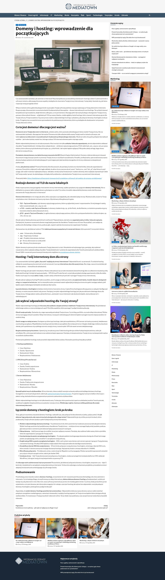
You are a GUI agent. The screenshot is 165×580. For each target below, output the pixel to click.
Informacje (44, 15)
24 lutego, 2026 (27, 544)
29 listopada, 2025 (123, 250)
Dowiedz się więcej (116, 123)
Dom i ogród (33, 15)
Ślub (82, 15)
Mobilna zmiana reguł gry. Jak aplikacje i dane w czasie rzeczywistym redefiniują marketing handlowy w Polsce (62, 542)
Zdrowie (125, 15)
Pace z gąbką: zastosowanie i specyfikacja (124, 28)
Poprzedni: (37, 507)
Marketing (58, 15)
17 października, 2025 (124, 338)
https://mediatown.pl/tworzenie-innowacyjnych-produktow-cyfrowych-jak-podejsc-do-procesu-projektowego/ (64, 178)
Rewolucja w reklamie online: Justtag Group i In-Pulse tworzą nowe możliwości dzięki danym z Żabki (128, 335)
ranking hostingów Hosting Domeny (59, 394)
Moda (67, 15)
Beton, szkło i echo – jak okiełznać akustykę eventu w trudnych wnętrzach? (130, 52)
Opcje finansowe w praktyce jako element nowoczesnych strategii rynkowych (128, 69)
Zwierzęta (115, 406)
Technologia (97, 15)
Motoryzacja (115, 375)
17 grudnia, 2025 (59, 546)
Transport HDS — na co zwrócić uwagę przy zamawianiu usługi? (130, 73)
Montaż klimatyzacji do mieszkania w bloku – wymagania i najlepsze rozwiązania (129, 58)
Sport (88, 15)
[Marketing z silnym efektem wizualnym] (93, 528)
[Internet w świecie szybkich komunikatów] (130, 276)
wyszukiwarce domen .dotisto (70, 252)
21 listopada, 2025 (123, 293)
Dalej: (98, 507)
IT (51, 15)
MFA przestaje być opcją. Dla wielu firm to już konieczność (128, 37)
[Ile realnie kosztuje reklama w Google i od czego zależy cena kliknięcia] (29, 528)
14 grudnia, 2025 (91, 542)
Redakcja (19, 37)
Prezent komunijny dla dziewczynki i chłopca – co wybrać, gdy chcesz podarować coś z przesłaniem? (130, 33)
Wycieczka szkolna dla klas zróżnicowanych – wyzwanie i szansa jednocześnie (130, 42)
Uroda (117, 15)
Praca (113, 379)
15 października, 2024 (28, 37)
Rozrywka (75, 15)
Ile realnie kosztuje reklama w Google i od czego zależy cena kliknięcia (28, 541)
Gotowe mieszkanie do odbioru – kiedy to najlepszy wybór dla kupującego (130, 63)
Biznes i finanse (20, 15)
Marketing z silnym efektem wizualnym (92, 540)
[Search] (149, 15)
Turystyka (108, 15)
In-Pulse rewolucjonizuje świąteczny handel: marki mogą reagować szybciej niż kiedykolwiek (129, 247)
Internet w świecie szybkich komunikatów (125, 291)
